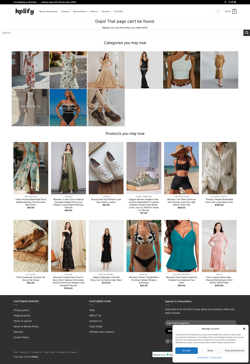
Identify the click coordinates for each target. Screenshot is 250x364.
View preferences (235, 350)
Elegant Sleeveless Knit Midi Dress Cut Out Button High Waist (106, 278)
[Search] (225, 2)
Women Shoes (80, 11)
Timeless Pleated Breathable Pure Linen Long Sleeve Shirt (219, 200)
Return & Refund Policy (26, 326)
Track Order (95, 326)
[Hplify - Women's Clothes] (24, 11)
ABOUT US (95, 315)
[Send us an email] (232, 2)
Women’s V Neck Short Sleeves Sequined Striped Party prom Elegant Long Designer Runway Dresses (68, 203)
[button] (244, 328)
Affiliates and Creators (101, 331)
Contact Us (95, 320)
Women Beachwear (48, 11)
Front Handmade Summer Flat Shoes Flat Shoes (30, 278)
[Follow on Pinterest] (235, 2)
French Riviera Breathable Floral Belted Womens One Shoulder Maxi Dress (31, 202)
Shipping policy (22, 315)
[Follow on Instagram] (229, 2)
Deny (210, 350)
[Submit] (246, 33)
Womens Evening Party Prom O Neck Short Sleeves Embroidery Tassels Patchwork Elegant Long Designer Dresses (68, 281)
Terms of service (23, 320)
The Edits (118, 11)
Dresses (65, 11)
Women (94, 11)
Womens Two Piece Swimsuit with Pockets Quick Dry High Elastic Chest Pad (181, 202)
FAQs (92, 310)
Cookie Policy (203, 357)
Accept (187, 350)
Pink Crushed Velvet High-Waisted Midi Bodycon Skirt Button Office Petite (219, 280)
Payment (18, 331)
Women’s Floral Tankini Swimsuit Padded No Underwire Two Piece (181, 280)
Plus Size (106, 11)
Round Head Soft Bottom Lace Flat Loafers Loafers (106, 200)
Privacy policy (216, 357)
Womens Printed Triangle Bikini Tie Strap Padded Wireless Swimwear (144, 280)
